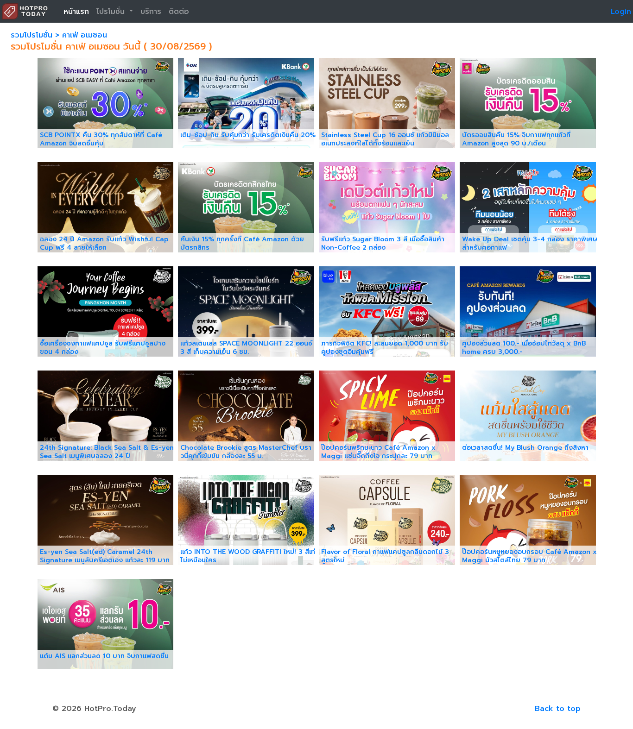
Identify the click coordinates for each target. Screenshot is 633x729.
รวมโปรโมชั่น (33, 35)
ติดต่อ (179, 11)
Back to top (558, 708)
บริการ (150, 11)
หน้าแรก (76, 11)
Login (621, 11)
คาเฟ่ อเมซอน (84, 35)
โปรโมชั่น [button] (111, 11)
